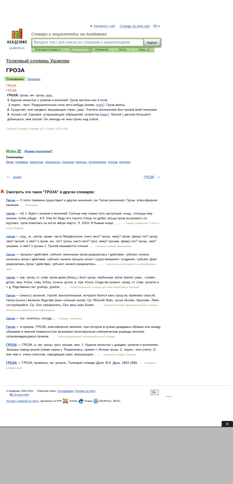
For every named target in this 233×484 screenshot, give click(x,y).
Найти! (152, 42)
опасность (52, 162)
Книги (123, 49)
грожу (17, 177)
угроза (112, 162)
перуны (81, 162)
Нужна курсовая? (39, 151)
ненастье (36, 162)
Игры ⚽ (144, 49)
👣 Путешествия (19, 394)
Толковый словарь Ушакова (50, 49)
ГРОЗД (149, 177)
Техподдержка (65, 391)
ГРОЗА (11, 344)
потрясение (97, 162)
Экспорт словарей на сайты (22, 401)
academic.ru (17, 48)
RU (155, 26)
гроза (10, 213)
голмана (21, 162)
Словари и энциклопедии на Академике (69, 34)
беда (9, 162)
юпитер (124, 162)
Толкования (80, 49)
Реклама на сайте (85, 391)
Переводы (102, 49)
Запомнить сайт (104, 26)
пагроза (68, 162)
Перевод (33, 79)
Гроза (10, 200)
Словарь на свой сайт (135, 26)
